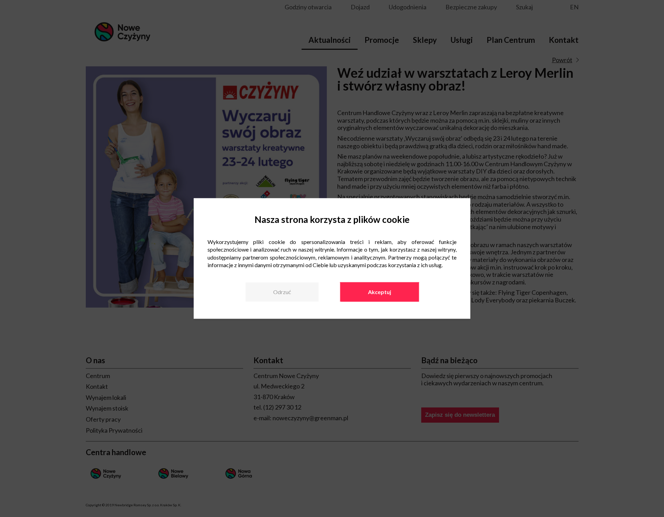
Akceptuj (379, 292)
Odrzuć (282, 292)
